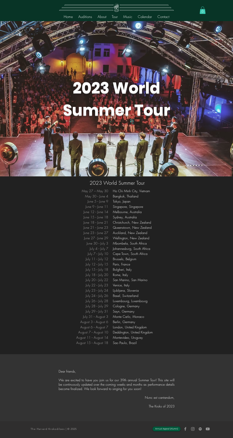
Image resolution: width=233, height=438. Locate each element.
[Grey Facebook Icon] (185, 429)
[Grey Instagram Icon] (192, 429)
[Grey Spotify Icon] (200, 429)
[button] (102, 16)
